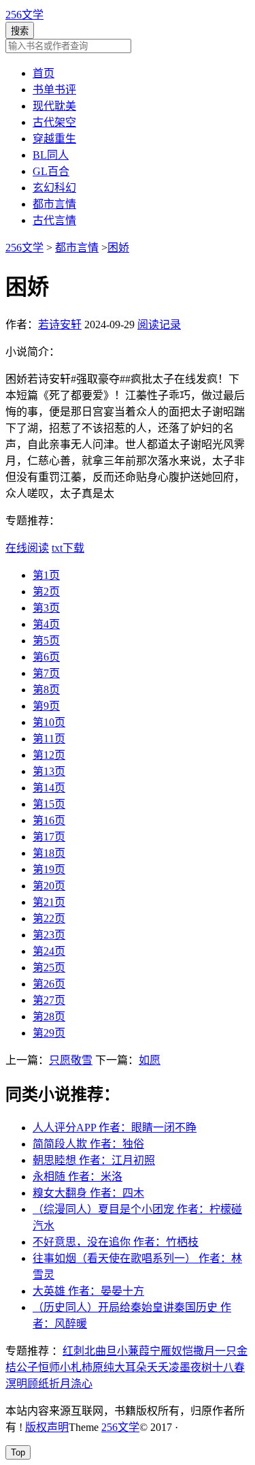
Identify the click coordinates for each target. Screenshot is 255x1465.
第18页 (49, 853)
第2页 (46, 591)
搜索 (20, 31)
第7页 (46, 673)
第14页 (49, 787)
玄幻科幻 (54, 187)
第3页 (46, 608)
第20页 (49, 886)
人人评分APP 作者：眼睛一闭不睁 (115, 1127)
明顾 (27, 1383)
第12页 (49, 755)
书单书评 (54, 89)
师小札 (65, 1367)
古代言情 (54, 220)
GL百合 (51, 171)
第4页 (46, 624)
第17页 (49, 836)
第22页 (49, 918)
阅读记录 (159, 324)
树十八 (217, 1367)
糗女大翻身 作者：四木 (88, 1193)
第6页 (46, 657)
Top (18, 1452)
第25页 (49, 967)
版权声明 (47, 1427)
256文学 (24, 14)
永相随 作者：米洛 (77, 1176)
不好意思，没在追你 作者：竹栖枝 (116, 1242)
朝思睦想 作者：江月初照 (94, 1160)
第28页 (49, 1016)
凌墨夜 (185, 1367)
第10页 (49, 722)
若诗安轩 (60, 324)
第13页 (49, 771)
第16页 (49, 820)
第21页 (49, 902)
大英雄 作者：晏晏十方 (88, 1291)
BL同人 (51, 155)
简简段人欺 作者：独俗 (88, 1144)
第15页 (49, 804)
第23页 (49, 935)
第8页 (46, 689)
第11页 (49, 738)
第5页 (46, 640)
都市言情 (54, 204)
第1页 (46, 575)
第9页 (46, 706)
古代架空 (54, 122)
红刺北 (79, 1351)
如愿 (149, 1060)
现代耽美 (54, 106)
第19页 (49, 869)
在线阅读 (27, 548)
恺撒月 (198, 1351)
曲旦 (106, 1351)
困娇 (118, 247)
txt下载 (68, 548)
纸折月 (54, 1383)
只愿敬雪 (70, 1060)
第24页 (49, 951)
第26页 (49, 984)
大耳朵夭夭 (141, 1367)
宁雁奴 (166, 1351)
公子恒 (32, 1367)
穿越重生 (54, 138)
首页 (43, 73)
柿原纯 (98, 1367)
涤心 (81, 1383)
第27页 (49, 1000)
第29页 (49, 1033)
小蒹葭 (133, 1351)
